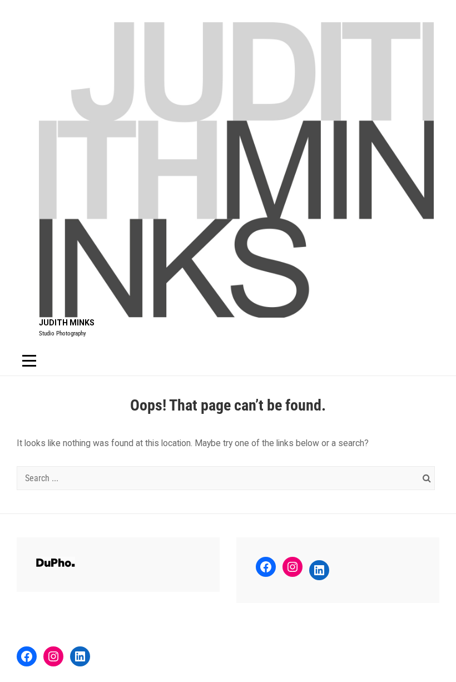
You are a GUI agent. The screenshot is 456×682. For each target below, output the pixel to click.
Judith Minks (67, 322)
